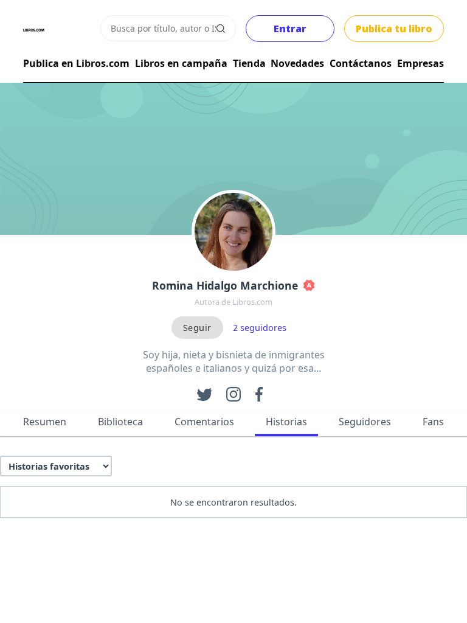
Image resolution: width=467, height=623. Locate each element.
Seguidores (365, 421)
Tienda (249, 63)
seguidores (259, 327)
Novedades (297, 63)
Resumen (44, 421)
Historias (286, 421)
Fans (433, 421)
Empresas (420, 63)
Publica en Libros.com (76, 63)
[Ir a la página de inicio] (33, 30)
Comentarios (204, 421)
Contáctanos (361, 63)
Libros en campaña (181, 63)
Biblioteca (120, 421)
